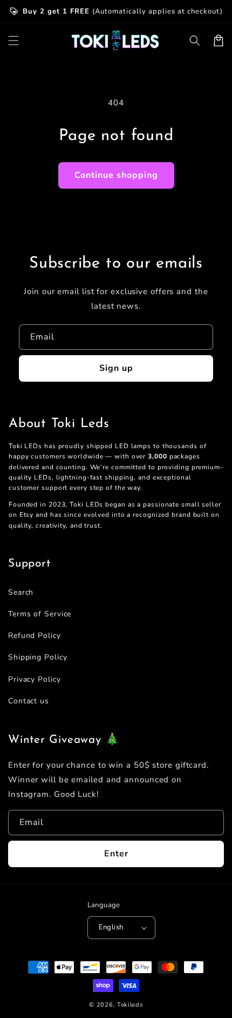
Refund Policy (34, 635)
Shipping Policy (37, 657)
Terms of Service (39, 614)
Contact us (28, 701)
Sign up (116, 368)
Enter (116, 854)
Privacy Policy (34, 679)
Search (20, 592)
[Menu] (13, 40)
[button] (195, 40)
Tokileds (130, 1005)
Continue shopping (116, 175)
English (111, 927)
